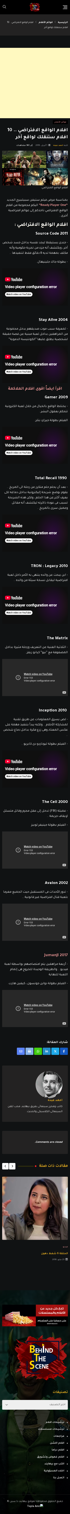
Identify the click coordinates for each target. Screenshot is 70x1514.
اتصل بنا (58, 1477)
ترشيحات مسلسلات (51, 1429)
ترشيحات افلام (55, 1422)
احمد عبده (58, 145)
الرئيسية (63, 22)
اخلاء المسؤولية (54, 1471)
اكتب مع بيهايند (54, 1464)
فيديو (65, 1247)
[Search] (4, 7)
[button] (12, 1166)
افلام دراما (58, 1450)
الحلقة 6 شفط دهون (54, 1253)
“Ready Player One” (53, 205)
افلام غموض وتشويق (50, 1457)
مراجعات (58, 1436)
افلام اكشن (57, 1443)
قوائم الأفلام (46, 22)
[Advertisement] (35, 83)
